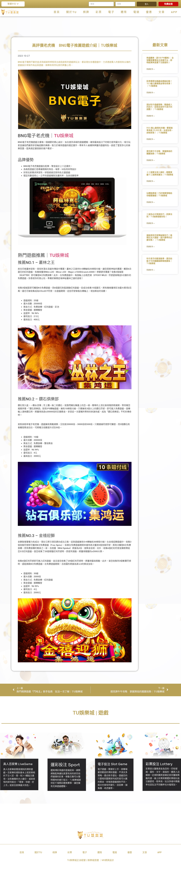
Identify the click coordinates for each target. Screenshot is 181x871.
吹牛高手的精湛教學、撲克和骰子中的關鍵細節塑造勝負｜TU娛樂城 (159, 260)
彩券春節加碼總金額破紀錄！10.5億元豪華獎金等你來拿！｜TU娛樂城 (159, 83)
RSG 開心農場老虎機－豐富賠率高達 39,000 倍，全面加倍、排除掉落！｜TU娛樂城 (159, 130)
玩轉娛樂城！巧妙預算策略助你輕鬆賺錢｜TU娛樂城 (159, 194)
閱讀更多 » (150, 69)
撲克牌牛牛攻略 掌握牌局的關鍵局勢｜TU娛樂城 (159, 152)
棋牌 (86, 12)
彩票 (99, 12)
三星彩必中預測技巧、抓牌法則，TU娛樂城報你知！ (159, 215)
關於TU (71, 12)
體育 (124, 12)
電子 (111, 12)
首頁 (57, 12)
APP (174, 12)
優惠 (149, 12)
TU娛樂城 (63, 135)
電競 (136, 12)
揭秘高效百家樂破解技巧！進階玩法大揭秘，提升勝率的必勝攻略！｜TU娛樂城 (159, 237)
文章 (162, 12)
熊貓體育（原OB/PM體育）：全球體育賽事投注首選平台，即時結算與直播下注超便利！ (160, 60)
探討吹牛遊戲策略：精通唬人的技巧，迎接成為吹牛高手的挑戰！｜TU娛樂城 (159, 106)
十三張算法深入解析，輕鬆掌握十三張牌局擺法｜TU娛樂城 (159, 173)
